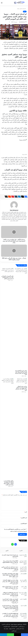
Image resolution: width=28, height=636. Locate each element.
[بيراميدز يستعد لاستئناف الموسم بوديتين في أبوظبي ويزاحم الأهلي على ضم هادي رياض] (21, 381)
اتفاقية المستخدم (14, 626)
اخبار (21, 8)
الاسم (25, 511)
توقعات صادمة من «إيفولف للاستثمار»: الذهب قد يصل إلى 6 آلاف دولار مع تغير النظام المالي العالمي (10, 581)
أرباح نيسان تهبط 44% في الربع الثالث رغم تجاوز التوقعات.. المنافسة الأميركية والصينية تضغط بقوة (10, 594)
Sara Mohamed (22, 22)
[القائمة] (1, 3)
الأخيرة (21, 550)
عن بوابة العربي (21, 626)
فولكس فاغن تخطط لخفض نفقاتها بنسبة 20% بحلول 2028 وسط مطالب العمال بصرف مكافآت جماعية (10, 575)
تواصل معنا (6, 628)
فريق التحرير (14, 630)
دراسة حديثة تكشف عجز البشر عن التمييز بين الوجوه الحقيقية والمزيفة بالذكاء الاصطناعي (9, 568)
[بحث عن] (26, 3)
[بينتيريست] (12, 197)
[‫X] (22, 197)
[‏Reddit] (9, 197)
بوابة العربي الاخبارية (6, 624)
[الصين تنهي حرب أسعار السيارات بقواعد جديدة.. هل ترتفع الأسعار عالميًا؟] (23, 588)
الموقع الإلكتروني (24, 523)
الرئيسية (24, 8)
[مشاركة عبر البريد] (5, 197)
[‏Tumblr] (15, 197)
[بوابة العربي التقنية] (19, 3)
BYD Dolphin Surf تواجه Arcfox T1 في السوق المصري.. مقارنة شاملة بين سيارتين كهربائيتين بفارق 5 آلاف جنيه (10, 615)
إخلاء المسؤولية (12, 628)
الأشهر (7, 550)
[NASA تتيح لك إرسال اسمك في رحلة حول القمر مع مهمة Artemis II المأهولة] (23, 562)
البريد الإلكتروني (23, 517)
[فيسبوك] (25, 197)
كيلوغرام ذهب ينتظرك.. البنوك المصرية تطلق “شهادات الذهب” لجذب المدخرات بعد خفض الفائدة (10, 600)
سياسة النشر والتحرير (20, 628)
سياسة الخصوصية (7, 626)
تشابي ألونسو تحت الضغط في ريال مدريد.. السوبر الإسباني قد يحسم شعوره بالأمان (7, 277)
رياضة (18, 8)
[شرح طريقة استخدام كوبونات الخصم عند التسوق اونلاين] (23, 556)
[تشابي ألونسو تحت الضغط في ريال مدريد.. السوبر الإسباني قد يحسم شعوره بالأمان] (7, 271)
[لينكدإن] (19, 197)
